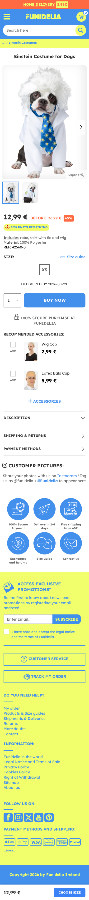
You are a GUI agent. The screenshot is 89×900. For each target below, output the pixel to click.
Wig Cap (49, 344)
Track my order (48, 676)
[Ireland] (8, 818)
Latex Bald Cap (56, 373)
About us (12, 787)
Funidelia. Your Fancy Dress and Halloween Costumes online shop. (43, 16)
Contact (11, 734)
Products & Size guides (24, 713)
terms (29, 637)
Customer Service (47, 658)
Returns (11, 723)
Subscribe (66, 619)
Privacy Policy (16, 767)
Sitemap (11, 782)
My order (12, 708)
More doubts (15, 728)
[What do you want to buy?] (7, 16)
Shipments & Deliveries (24, 718)
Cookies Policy (17, 772)
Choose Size (70, 892)
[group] (10, 193)
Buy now (55, 300)
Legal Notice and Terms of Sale (32, 761)
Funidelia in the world (23, 756)
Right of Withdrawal (22, 777)
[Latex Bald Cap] (31, 380)
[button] (81, 127)
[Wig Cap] (31, 351)
